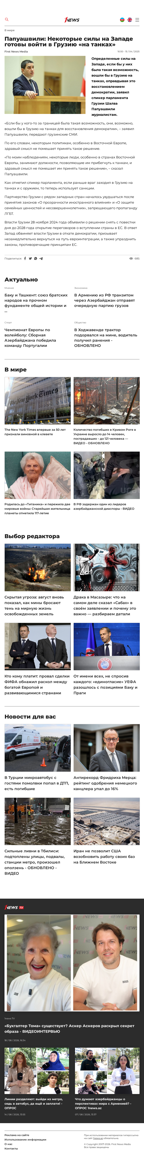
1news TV (9, 1018)
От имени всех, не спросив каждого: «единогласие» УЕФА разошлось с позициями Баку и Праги (105, 684)
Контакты (11, 1148)
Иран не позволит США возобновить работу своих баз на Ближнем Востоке (104, 856)
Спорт (8, 322)
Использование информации (25, 1139)
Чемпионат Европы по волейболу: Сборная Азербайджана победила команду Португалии (30, 338)
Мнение (9, 288)
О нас (8, 1144)
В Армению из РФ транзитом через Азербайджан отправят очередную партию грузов (104, 300)
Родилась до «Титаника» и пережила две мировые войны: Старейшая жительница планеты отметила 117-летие (37, 508)
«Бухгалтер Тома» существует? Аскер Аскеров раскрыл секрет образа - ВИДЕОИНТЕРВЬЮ (69, 1029)
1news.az (98, 1138)
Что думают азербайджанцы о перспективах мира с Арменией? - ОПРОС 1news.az (103, 1103)
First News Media (16, 51)
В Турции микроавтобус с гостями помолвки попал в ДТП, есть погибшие (36, 783)
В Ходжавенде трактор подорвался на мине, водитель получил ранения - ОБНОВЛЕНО (105, 338)
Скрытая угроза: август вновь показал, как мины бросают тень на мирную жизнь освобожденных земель (34, 605)
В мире (9, 30)
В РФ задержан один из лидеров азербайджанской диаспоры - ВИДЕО (104, 506)
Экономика (80, 288)
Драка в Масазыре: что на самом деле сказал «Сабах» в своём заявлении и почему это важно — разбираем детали (105, 605)
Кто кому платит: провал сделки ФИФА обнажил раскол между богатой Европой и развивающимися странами (37, 684)
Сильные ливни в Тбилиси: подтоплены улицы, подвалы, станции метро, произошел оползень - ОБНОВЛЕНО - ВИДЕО (34, 862)
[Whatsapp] (36, 258)
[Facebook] (25, 258)
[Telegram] (41, 258)
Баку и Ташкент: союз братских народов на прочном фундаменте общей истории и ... (36, 303)
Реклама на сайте (16, 1135)
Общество (80, 322)
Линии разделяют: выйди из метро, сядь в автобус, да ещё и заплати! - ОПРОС (33, 1103)
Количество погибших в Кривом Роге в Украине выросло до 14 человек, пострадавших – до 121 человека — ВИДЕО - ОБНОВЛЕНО (105, 436)
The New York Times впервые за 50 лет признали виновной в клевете (35, 432)
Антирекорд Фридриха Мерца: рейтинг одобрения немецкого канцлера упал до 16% (105, 783)
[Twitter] (30, 258)
